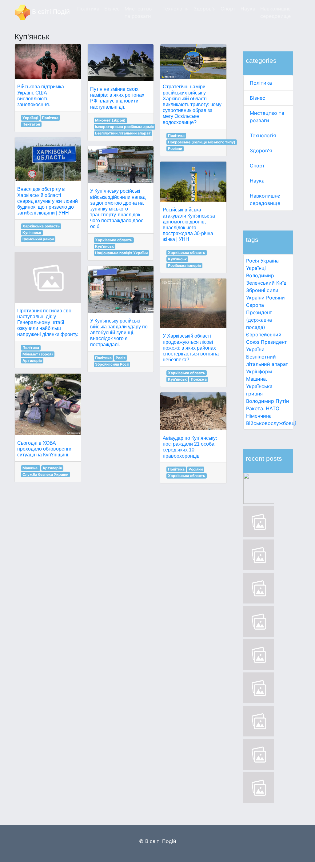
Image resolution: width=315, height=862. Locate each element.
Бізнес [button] (112, 9)
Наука (257, 181)
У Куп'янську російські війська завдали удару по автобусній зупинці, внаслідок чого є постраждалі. (119, 332)
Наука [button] (248, 9)
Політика (261, 83)
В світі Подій (50, 11)
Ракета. (255, 408)
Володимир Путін (267, 401)
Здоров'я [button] (204, 9)
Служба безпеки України (45, 474)
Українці (256, 268)
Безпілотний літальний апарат (123, 133)
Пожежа (199, 379)
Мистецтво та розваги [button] (138, 12)
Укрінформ (259, 371)
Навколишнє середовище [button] (275, 12)
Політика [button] (88, 9)
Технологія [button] (175, 9)
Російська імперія (184, 265)
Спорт (257, 165)
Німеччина (259, 416)
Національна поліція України (121, 253)
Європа (255, 305)
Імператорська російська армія (124, 126)
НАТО (272, 408)
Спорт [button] (228, 9)
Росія (252, 261)
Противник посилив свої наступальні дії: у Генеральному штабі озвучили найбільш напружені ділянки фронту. (47, 322)
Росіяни (275, 298)
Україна (270, 261)
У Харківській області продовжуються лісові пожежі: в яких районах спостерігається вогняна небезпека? (191, 347)
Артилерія (32, 360)
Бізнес (257, 98)
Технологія (263, 135)
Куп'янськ (31, 232)
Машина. (256, 379)
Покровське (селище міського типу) (201, 142)
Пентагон (31, 124)
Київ (281, 283)
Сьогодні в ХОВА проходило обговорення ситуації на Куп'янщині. (45, 448)
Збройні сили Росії (112, 364)
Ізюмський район (38, 239)
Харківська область (41, 226)
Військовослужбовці (271, 423)
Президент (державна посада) (259, 319)
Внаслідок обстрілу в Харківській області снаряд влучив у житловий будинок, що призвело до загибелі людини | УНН (47, 200)
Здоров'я (261, 150)
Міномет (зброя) (37, 354)
